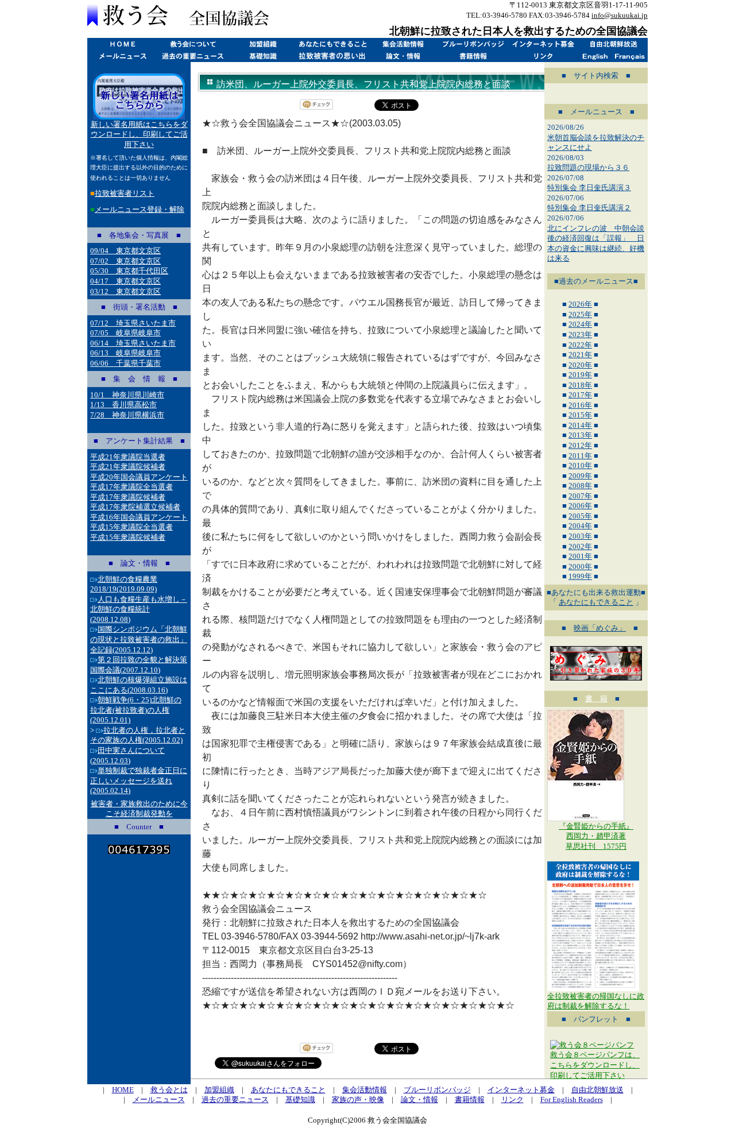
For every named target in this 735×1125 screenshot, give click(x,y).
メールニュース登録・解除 (139, 209)
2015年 (580, 415)
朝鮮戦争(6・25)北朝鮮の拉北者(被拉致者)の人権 (135, 709)
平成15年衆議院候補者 (127, 537)
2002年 (580, 546)
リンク (543, 56)
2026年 (580, 304)
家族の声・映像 (358, 1099)
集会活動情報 (403, 44)
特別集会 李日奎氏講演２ (589, 207)
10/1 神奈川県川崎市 (127, 395)
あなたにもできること (332, 44)
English (595, 56)
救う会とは (192, 44)
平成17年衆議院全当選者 (131, 486)
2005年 (580, 516)
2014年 (580, 425)
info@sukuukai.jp (619, 15)
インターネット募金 (543, 44)
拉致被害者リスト (124, 193)
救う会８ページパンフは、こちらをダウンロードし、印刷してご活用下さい (595, 1064)
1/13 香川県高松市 (123, 404)
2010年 (580, 465)
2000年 (580, 566)
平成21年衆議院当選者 (127, 457)
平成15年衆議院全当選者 (131, 527)
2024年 (580, 324)
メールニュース (122, 56)
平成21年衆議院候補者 (127, 466)
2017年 (580, 395)
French (630, 56)
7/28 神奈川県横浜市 (127, 415)
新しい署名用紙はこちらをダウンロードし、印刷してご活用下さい (139, 134)
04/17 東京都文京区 (125, 281)
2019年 (580, 374)
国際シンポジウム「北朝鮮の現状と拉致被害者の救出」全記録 (138, 639)
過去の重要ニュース (192, 56)
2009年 (580, 475)
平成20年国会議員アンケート (139, 477)
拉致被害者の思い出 (332, 56)
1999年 (580, 576)
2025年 (580, 314)
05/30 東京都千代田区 (129, 270)
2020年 (580, 365)
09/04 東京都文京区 (125, 250)
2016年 (580, 405)
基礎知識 (262, 56)
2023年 (580, 334)
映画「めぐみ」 (600, 628)
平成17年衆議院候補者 (127, 497)
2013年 (580, 435)
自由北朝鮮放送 (613, 44)
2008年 (580, 485)
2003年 (580, 536)
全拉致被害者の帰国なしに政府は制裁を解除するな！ (595, 1001)
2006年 (580, 505)
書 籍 (596, 698)
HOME (122, 44)
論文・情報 (403, 56)
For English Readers (571, 1099)
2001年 (580, 556)
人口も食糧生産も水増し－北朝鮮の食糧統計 (138, 609)
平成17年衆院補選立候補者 (135, 506)
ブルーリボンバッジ (473, 44)
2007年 (580, 496)
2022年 (580, 345)
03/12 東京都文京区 (125, 291)
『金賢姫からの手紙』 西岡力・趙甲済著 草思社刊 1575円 (596, 836)
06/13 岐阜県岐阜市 (125, 353)
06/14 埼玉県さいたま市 (133, 343)
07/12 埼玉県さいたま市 (133, 323)
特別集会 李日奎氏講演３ (589, 187)
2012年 (580, 445)
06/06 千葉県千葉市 (125, 363)
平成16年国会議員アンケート (139, 517)
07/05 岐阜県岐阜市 (125, 332)
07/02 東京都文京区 (125, 261)
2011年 (580, 455)
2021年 (580, 354)
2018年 (580, 385)
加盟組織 (262, 44)
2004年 (580, 525)
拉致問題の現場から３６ (588, 167)
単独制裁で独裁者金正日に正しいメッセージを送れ (138, 780)
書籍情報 (473, 56)
